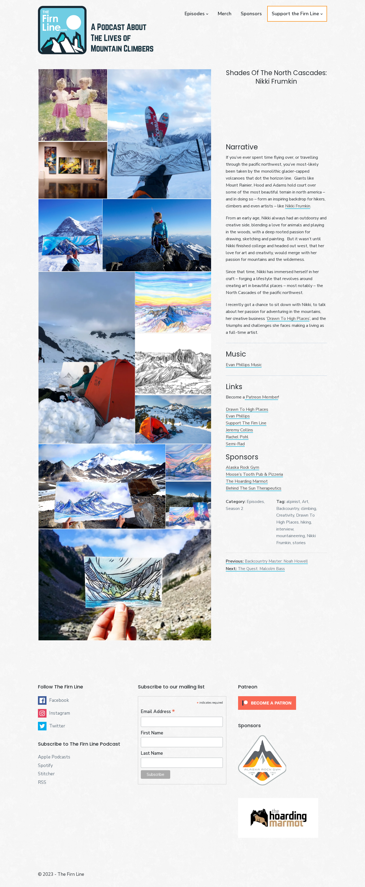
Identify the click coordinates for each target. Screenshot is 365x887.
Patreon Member (261, 397)
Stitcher (46, 774)
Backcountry (287, 509)
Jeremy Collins (239, 430)
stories (299, 543)
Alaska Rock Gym (242, 467)
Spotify (45, 765)
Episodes (195, 13)
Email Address (158, 711)
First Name (152, 733)
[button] (72, 105)
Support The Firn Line (246, 423)
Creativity (285, 515)
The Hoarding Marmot (247, 481)
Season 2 (234, 509)
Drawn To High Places (288, 319)
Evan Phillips (238, 416)
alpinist (293, 502)
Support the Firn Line (295, 13)
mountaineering (290, 536)
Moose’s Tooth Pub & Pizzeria (254, 474)
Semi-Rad (235, 444)
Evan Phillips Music (244, 365)
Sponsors (251, 13)
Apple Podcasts (54, 757)
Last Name (152, 753)
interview (284, 529)
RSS (42, 782)
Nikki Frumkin (297, 206)
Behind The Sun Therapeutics (253, 488)
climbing (308, 509)
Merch (224, 13)
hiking (306, 522)
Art (305, 502)
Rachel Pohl (237, 437)
